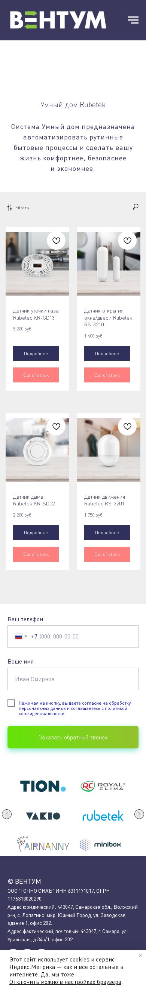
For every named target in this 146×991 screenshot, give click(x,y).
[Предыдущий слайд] (7, 814)
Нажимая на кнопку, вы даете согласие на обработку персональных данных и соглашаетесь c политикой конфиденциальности (75, 708)
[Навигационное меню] (133, 20)
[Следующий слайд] (139, 814)
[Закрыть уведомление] (140, 955)
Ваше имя (20, 661)
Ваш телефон (25, 619)
